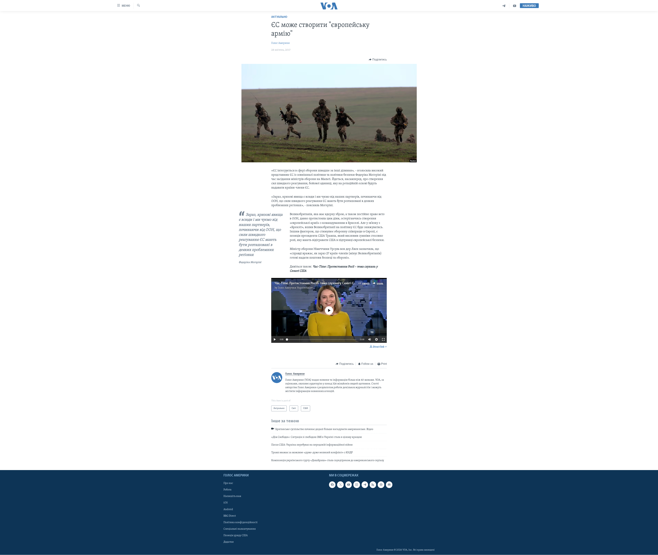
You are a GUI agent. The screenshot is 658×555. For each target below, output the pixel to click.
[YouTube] (514, 6)
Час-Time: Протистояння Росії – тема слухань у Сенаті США (317, 283)
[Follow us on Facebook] (332, 485)
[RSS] (373, 485)
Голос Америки (280, 43)
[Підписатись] (389, 485)
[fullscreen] (383, 339)
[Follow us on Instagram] (356, 485)
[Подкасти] (381, 485)
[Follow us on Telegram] (365, 485)
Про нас (228, 483)
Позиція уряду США (235, 535)
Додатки (228, 542)
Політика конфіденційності (240, 522)
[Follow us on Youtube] (348, 485)
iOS (225, 503)
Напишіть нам (232, 496)
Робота (227, 490)
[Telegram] (503, 6)
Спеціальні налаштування (239, 529)
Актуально (279, 17)
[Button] (378, 59)
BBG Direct (229, 516)
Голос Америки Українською (295, 287)
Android (228, 509)
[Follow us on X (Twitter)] (340, 485)
